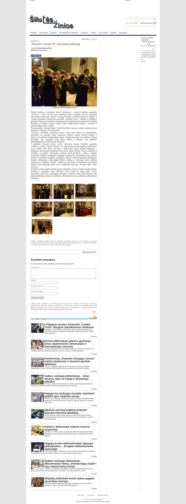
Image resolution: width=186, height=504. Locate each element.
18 (144, 55)
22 (152, 55)
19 (146, 55)
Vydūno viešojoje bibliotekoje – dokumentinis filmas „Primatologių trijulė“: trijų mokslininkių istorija (70, 463)
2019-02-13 (35, 41)
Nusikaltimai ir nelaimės (69, 32)
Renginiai (123, 32)
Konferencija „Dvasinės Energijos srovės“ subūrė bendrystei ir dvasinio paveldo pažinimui (69, 361)
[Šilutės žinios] (52, 22)
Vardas (34, 280)
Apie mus (81, 495)
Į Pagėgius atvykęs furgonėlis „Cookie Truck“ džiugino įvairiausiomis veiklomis (69, 326)
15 (152, 52)
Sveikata (84, 32)
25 (144, 57)
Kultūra (54, 32)
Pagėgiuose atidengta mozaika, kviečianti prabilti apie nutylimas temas (69, 395)
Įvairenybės (43, 50)
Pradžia (34, 32)
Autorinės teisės (102, 495)
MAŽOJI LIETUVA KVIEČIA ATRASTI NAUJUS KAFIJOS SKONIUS (65, 411)
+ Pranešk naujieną (146, 23)
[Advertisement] (140, 7)
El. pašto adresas (37, 286)
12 (146, 52)
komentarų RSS (90, 252)
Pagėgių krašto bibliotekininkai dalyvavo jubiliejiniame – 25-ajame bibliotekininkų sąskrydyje (68, 446)
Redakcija (90, 495)
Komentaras (35, 267)
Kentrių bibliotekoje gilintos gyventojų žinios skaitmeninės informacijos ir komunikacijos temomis (67, 344)
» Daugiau (94, 336)
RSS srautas (130, 23)
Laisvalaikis (103, 32)
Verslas (93, 32)
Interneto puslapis (37, 291)
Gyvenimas (43, 32)
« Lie (143, 61)
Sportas (114, 32)
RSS (90, 318)
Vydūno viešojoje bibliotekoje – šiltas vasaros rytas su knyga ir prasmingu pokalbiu (66, 379)
